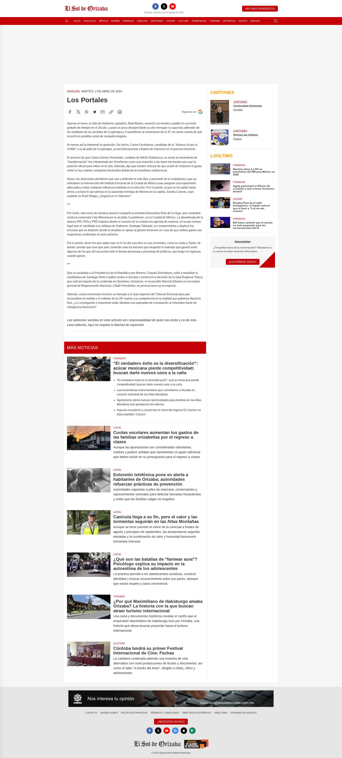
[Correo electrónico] (102, 112)
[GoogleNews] (175, 730)
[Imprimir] (120, 112)
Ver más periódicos (260, 8)
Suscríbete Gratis (242, 261)
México (103, 21)
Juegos (255, 21)
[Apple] (184, 730)
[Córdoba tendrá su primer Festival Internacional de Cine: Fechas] (88, 661)
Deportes (229, 21)
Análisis (142, 21)
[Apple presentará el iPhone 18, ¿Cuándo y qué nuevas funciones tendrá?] (220, 186)
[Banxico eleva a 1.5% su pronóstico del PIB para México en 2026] (220, 169)
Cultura (183, 21)
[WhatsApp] (86, 112)
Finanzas (128, 21)
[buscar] (276, 21)
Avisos (243, 21)
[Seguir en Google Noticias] (200, 112)
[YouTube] (172, 6)
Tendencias (198, 21)
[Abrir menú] (66, 21)
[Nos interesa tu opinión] (171, 698)
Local (77, 21)
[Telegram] (94, 112)
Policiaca (90, 21)
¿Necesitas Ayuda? (171, 721)
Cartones (157, 21)
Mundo (115, 21)
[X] (164, 6)
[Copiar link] (111, 112)
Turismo (214, 21)
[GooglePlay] (192, 730)
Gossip (170, 21)
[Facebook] (155, 6)
